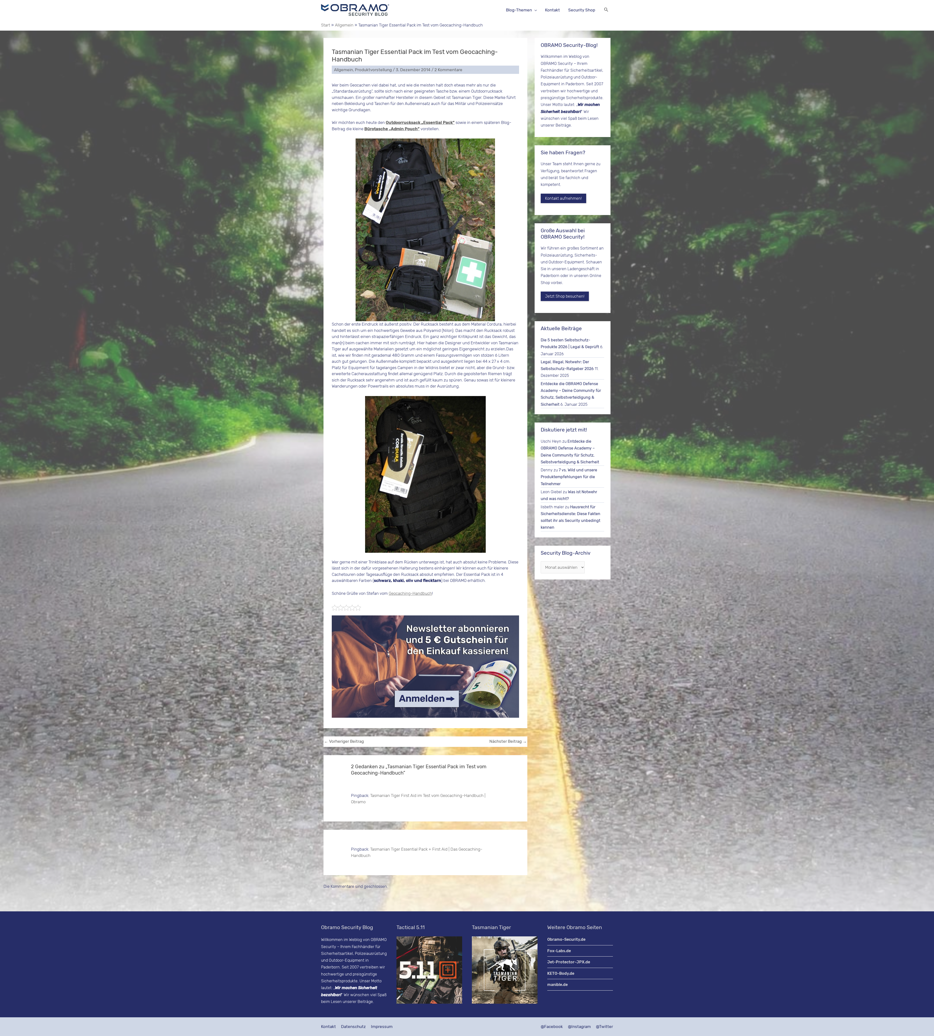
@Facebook (552, 1026)
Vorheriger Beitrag (344, 741)
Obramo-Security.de (566, 939)
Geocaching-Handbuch (410, 593)
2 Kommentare (448, 69)
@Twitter (604, 1026)
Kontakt (328, 1026)
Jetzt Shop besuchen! (564, 296)
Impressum (382, 1026)
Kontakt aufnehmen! (563, 198)
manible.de (557, 984)
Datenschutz (353, 1026)
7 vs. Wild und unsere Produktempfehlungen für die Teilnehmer (569, 477)
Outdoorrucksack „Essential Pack (420, 122)
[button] (606, 10)
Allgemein (343, 69)
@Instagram (579, 1026)
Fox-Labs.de (559, 951)
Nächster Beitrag (508, 741)
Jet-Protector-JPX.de (568, 962)
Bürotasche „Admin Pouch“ (392, 128)
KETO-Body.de (560, 973)
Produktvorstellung (373, 69)
